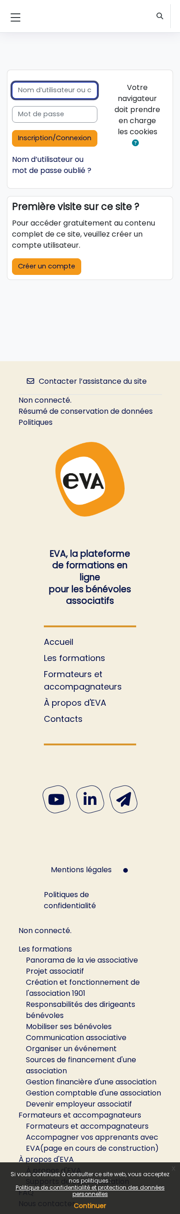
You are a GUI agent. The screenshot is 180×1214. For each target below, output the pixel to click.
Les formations (74, 658)
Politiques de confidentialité (70, 900)
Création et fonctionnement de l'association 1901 (83, 988)
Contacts (63, 719)
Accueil (58, 642)
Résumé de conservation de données (85, 411)
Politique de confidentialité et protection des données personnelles (90, 1191)
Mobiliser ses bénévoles (69, 1026)
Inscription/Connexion (54, 138)
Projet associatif (55, 971)
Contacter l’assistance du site (93, 381)
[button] (160, 16)
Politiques (35, 422)
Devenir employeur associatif (79, 1104)
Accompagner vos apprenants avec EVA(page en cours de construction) (92, 1143)
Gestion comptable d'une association (93, 1093)
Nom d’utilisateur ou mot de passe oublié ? (51, 165)
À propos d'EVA (75, 702)
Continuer (90, 1205)
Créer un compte (46, 266)
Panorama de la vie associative (82, 960)
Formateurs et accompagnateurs (83, 680)
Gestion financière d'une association (91, 1082)
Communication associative (76, 1037)
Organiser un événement (71, 1048)
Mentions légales (81, 869)
